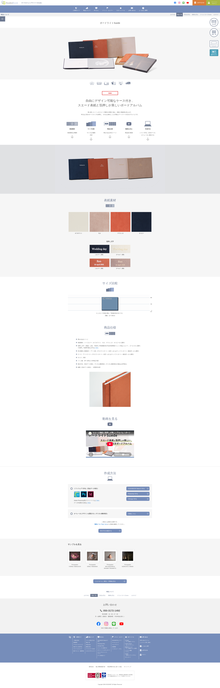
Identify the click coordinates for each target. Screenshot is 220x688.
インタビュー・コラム (117, 648)
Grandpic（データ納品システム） (130, 641)
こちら (96, 347)
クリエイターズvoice (205, 14)
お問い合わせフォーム (144, 640)
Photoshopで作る (133, 493)
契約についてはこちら (101, 524)
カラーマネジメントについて (102, 653)
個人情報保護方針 (100, 666)
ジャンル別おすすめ (90, 640)
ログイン (214, 2)
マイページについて (77, 648)
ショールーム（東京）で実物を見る (105, 581)
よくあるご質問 (143, 10)
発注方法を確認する (106, 531)
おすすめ (172, 14)
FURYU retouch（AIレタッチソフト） (129, 644)
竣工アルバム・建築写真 (78, 650)
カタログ (215, 14)
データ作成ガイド (101, 655)
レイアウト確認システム (128, 651)
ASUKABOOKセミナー (117, 640)
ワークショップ (115, 642)
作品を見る (187, 14)
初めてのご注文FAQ (77, 646)
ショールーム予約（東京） (145, 642)
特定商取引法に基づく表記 (114, 666)
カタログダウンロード (90, 650)
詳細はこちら (132, 513)
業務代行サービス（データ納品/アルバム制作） (131, 648)
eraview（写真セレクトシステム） (130, 654)
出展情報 (114, 646)
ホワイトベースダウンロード (104, 650)
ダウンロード (128, 657)
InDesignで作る (132, 499)
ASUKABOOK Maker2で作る (136, 488)
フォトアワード (115, 644)
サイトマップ (127, 666)
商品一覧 (179, 14)
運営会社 (91, 666)
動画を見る (195, 14)
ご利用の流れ (76, 640)
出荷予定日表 (200, 2)
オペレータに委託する (102, 647)
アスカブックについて (78, 644)
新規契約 (75, 642)
